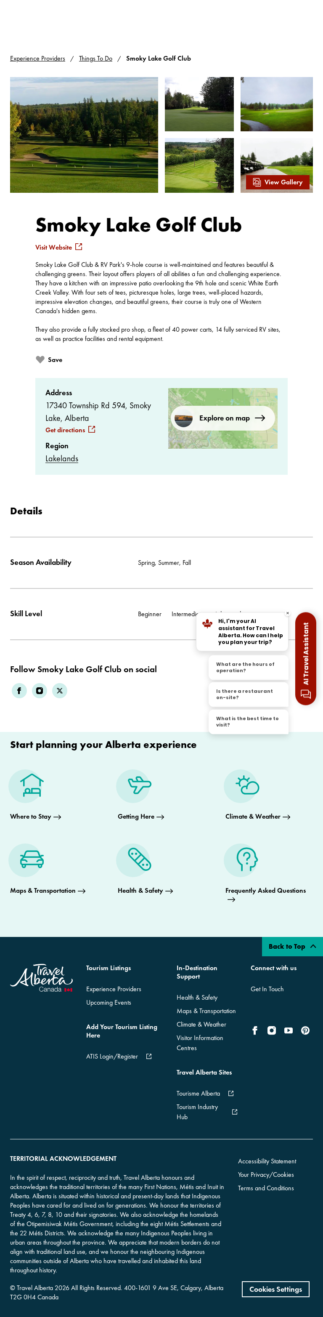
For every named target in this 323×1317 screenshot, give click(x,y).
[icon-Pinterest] (305, 1030)
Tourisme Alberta (198, 1093)
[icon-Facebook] (256, 1030)
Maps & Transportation (206, 1010)
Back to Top (288, 946)
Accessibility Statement (267, 1161)
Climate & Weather (201, 1024)
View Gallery (284, 182)
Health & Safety (197, 997)
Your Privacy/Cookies (266, 1174)
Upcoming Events (108, 1002)
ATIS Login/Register (112, 1056)
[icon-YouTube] (288, 1030)
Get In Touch (267, 988)
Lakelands (61, 458)
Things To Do (95, 58)
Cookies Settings (275, 1289)
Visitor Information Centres (200, 1042)
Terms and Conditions (266, 1188)
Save (55, 359)
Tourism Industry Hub (197, 1111)
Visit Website (53, 247)
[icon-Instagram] (271, 1030)
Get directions (65, 430)
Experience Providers (37, 58)
